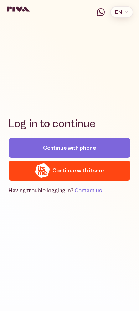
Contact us (88, 190)
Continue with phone (69, 148)
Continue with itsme (78, 170)
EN (118, 12)
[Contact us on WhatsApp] (100, 12)
